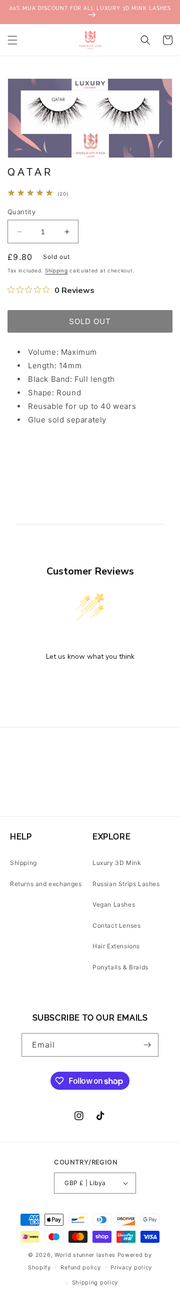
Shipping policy (95, 1282)
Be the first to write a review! (90, 682)
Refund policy (80, 1267)
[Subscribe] (147, 1045)
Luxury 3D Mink (116, 862)
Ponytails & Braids (120, 967)
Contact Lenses (116, 925)
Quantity (22, 212)
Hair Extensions (116, 946)
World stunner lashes (86, 1254)
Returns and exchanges (46, 884)
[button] (13, 40)
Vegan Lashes (113, 904)
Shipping (56, 270)
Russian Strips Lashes (126, 884)
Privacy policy (131, 1267)
